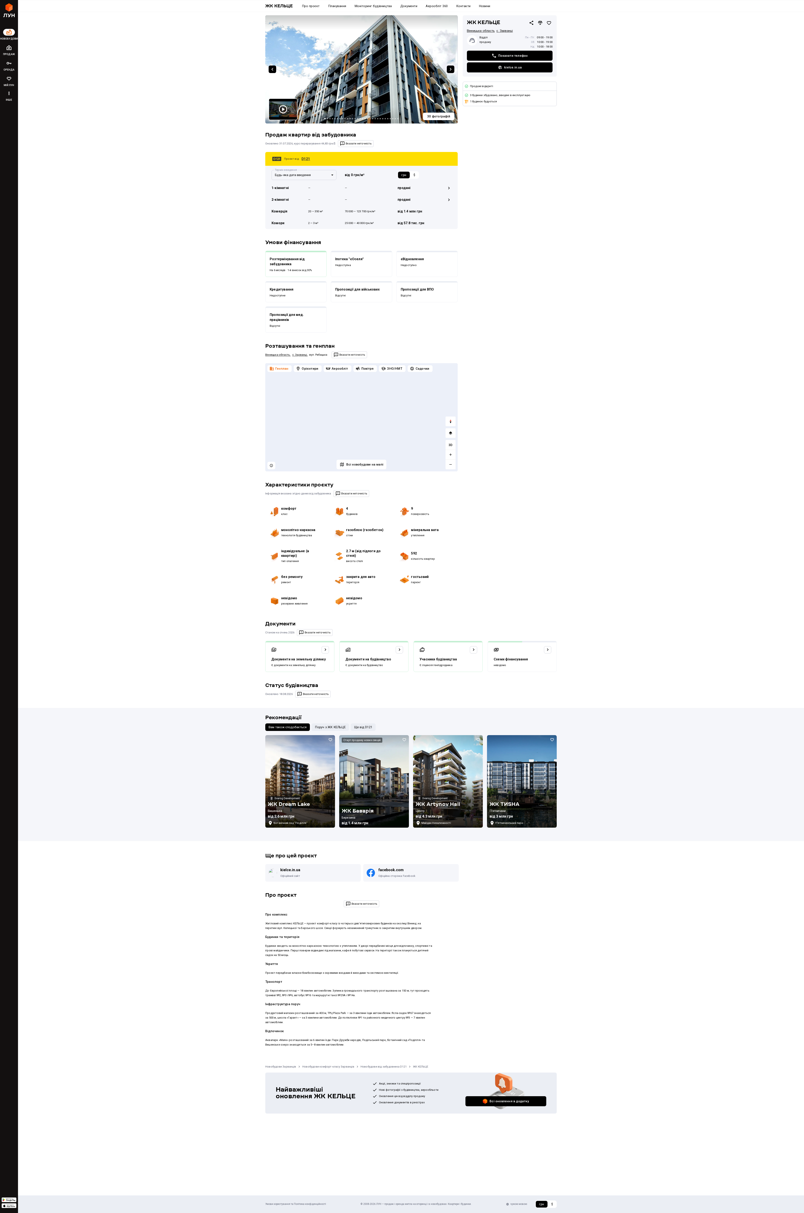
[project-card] (300, 895)
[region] (361, 417)
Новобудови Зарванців (280, 1180)
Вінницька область (277, 354)
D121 (306, 159)
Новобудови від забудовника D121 (384, 1180)
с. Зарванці (299, 354)
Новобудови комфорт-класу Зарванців (328, 1180)
